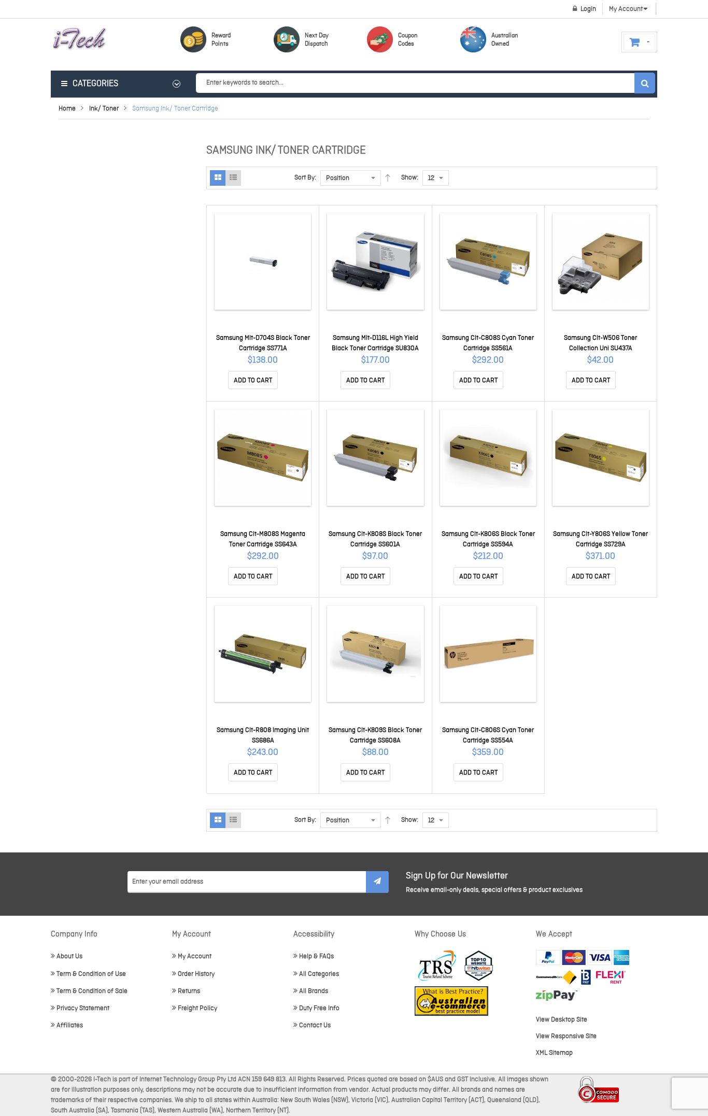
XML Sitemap (554, 1053)
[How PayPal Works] (582, 957)
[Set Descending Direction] (388, 178)
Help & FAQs (316, 956)
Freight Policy (197, 1008)
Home (67, 108)
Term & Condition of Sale (92, 991)
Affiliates (69, 1025)
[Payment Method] (556, 977)
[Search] (644, 83)
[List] (233, 178)
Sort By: (305, 177)
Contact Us (315, 1025)
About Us (69, 956)
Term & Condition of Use (91, 974)
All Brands (313, 991)
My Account (194, 956)
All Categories (319, 974)
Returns (189, 991)
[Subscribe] (377, 882)
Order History (196, 974)
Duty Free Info (319, 1008)
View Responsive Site (566, 1036)
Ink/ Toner (104, 108)
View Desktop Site (561, 1019)
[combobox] (425, 83)
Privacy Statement (82, 1008)
